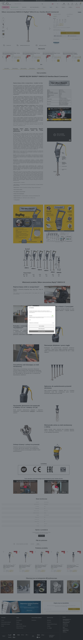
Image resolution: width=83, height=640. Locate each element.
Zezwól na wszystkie (41, 331)
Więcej (30, 319)
